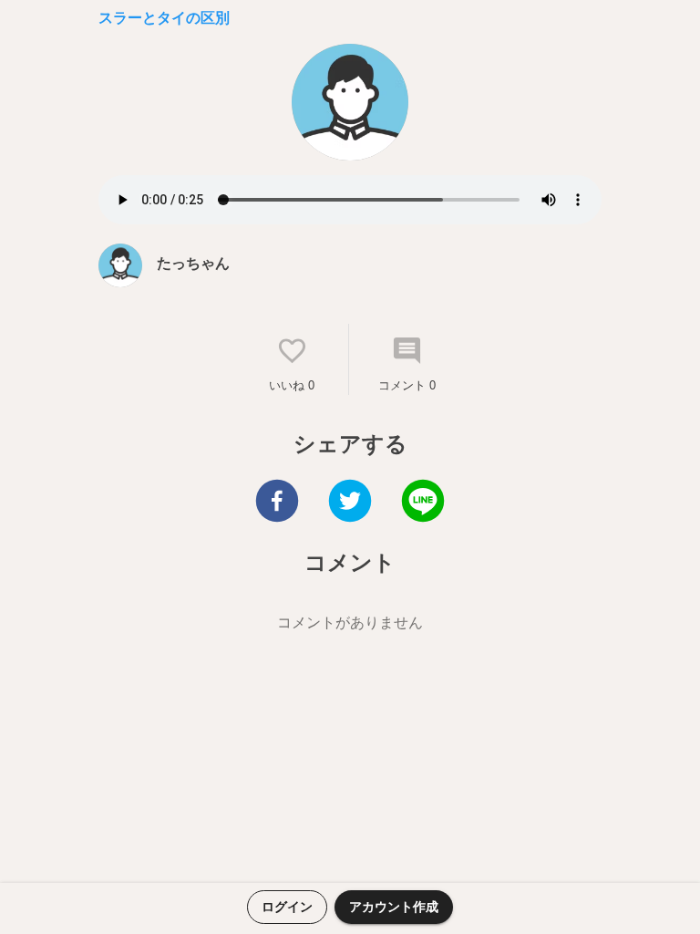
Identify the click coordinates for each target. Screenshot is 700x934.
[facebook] (277, 503)
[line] (423, 503)
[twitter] (350, 503)
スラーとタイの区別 (164, 18)
